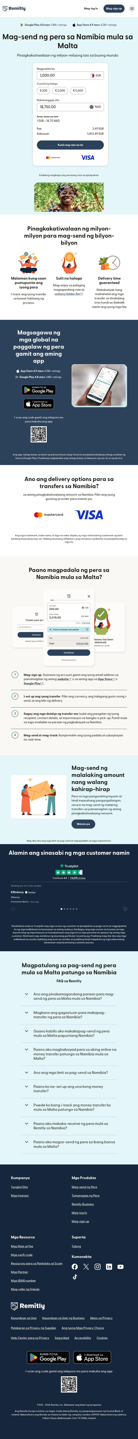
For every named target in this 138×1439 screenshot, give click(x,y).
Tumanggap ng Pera (85, 1195)
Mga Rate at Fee (22, 1246)
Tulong (76, 1246)
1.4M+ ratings (46, 25)
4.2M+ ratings (97, 25)
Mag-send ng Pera (84, 1187)
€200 (43, 90)
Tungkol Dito (19, 1187)
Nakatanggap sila (48, 100)
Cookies (102, 1338)
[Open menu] (132, 8)
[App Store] (39, 404)
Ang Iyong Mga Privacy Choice (83, 1328)
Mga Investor (20, 1195)
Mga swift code (21, 1255)
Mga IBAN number (23, 1280)
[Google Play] (39, 390)
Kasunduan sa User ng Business (63, 1318)
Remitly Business (83, 1204)
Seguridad (62, 1338)
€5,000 (78, 90)
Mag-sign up (114, 8)
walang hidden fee (69, 294)
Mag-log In (91, 8)
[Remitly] (14, 8)
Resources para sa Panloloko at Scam (36, 1263)
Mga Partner (19, 1272)
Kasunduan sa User (24, 1318)
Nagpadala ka (46, 69)
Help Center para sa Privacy (30, 1338)
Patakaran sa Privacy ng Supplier (33, 1328)
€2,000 (60, 90)
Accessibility (82, 1338)
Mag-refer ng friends (25, 1289)
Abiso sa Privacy (101, 1318)
